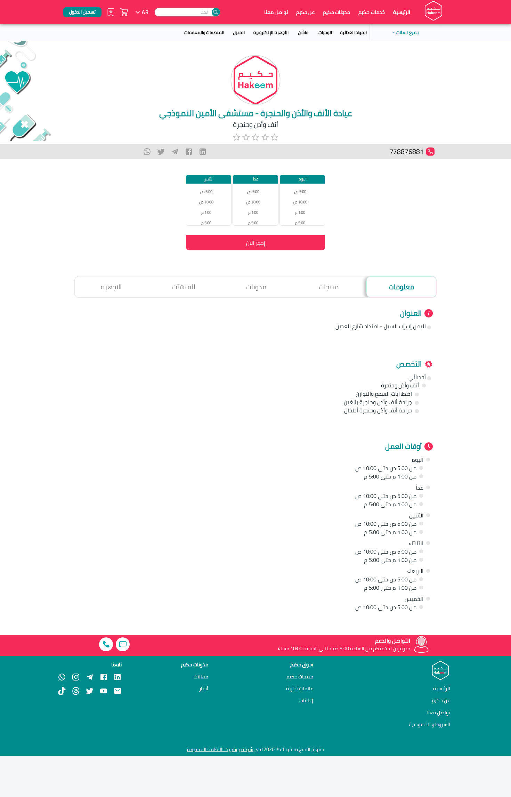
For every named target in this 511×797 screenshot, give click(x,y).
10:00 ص (300, 202)
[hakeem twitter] (90, 691)
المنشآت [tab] (183, 287)
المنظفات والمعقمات (204, 32)
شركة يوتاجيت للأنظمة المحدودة (220, 749)
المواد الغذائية (353, 32)
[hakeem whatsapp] (62, 677)
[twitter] (161, 151)
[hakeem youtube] (103, 691)
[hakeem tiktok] (62, 691)
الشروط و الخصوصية (429, 724)
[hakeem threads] (76, 691)
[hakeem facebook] (103, 677)
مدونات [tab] (256, 287)
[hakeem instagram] (76, 677)
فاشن (303, 32)
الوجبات (325, 32)
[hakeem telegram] (90, 677)
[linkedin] (202, 151)
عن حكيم (305, 12)
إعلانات (306, 700)
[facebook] (189, 151)
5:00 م (300, 223)
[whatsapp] (147, 151)
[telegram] (175, 151)
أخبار (203, 688)
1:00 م (300, 212)
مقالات (201, 677)
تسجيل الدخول (82, 12)
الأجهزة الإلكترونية (270, 32)
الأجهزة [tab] (111, 287)
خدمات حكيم (371, 12)
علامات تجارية (300, 688)
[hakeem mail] (117, 691)
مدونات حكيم (336, 12)
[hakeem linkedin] (117, 676)
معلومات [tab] (401, 287)
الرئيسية (401, 12)
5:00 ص (300, 191)
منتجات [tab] (329, 287)
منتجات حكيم (300, 677)
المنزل (239, 32)
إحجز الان (255, 243)
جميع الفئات (407, 32)
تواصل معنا (276, 12)
